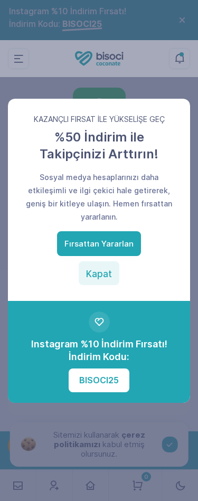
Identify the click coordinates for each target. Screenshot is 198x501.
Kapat (99, 274)
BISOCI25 (99, 380)
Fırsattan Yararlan (99, 244)
